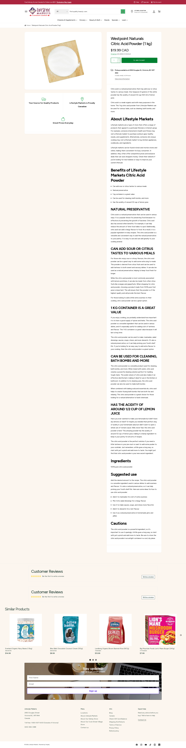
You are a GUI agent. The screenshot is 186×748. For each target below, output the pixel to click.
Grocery (82, 20)
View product (25, 644)
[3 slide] (96, 660)
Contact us (85, 727)
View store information (122, 79)
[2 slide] (93, 660)
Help (137, 2)
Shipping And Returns (117, 722)
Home (28, 25)
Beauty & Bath (94, 20)
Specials (146, 2)
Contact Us (142, 720)
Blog (110, 713)
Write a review (148, 577)
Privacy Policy (114, 728)
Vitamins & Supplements (66, 20)
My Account (157, 2)
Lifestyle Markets (33, 744)
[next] (180, 635)
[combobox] (97, 11)
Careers (112, 716)
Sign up (93, 691)
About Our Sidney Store (89, 719)
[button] (26, 11)
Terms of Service (115, 725)
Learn (124, 20)
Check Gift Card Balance (118, 719)
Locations (84, 713)
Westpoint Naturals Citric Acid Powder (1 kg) (46, 25)
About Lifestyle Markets (89, 716)
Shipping (113, 54)
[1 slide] (90, 660)
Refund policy (114, 731)
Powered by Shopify (44, 744)
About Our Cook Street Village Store (92, 723)
